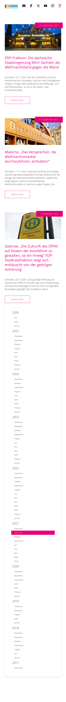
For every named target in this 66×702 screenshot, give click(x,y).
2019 (15, 601)
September (18, 387)
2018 (15, 628)
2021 (15, 523)
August (17, 348)
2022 (15, 468)
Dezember (18, 336)
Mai (15, 356)
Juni (15, 318)
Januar (17, 326)
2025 (15, 331)
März (16, 360)
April (16, 322)
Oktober (17, 344)
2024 (15, 374)
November (18, 340)
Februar (17, 365)
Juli (15, 442)
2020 (15, 566)
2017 (15, 663)
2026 (15, 312)
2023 (15, 417)
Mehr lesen (17, 100)
